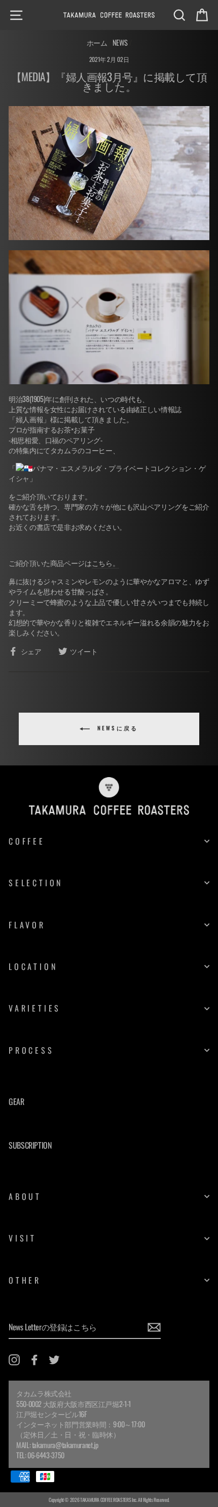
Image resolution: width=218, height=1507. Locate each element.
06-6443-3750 (45, 1455)
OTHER (25, 1280)
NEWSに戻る (116, 728)
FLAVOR (27, 925)
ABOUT (25, 1196)
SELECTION (36, 883)
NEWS (120, 42)
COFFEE (27, 841)
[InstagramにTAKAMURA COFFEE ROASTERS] (14, 1360)
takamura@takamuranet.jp (65, 1444)
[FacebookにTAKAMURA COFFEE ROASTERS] (34, 1360)
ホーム (97, 42)
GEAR (16, 1101)
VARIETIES (35, 1008)
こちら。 (106, 563)
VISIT (23, 1238)
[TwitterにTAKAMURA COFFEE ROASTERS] (54, 1360)
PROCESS (31, 1050)
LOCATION (33, 966)
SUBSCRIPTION (30, 1145)
